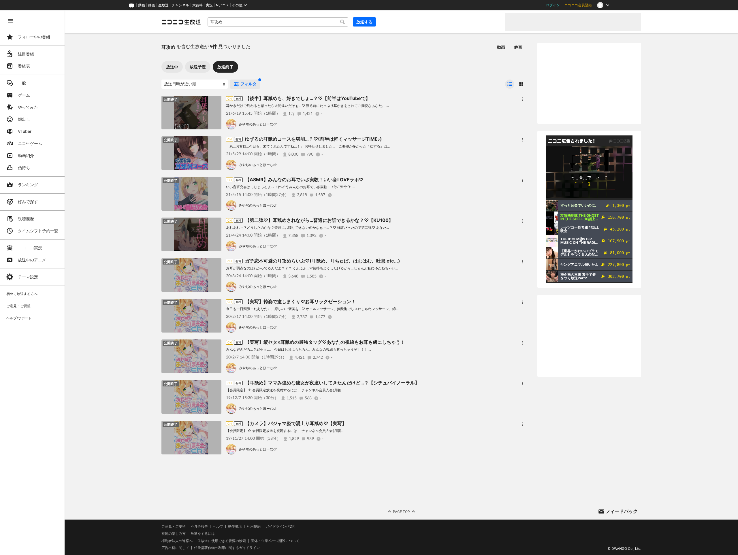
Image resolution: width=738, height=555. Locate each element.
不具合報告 (199, 526)
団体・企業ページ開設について (275, 541)
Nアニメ (222, 5)
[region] (32, 282)
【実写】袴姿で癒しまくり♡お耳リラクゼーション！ (300, 301)
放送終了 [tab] (225, 66)
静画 (151, 5)
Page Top (401, 511)
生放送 (163, 5)
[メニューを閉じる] (10, 21)
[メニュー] (522, 99)
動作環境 (235, 526)
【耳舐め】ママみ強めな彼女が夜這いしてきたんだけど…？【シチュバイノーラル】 (332, 383)
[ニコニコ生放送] (181, 21)
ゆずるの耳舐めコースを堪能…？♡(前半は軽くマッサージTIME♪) (313, 139)
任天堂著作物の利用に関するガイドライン (227, 548)
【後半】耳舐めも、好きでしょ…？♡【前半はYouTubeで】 (307, 98)
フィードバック (621, 511)
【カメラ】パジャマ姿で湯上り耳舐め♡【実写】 (296, 423)
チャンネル (180, 5)
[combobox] (278, 22)
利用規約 (254, 526)
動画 (141, 5)
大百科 (197, 5)
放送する (364, 21)
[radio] (509, 84)
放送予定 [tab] (198, 66)
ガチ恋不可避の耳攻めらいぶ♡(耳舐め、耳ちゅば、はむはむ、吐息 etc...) (322, 261)
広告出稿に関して (175, 547)
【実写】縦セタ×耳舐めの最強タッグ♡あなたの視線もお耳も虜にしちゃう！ (325, 342)
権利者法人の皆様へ (177, 541)
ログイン (553, 5)
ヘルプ (218, 526)
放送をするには (203, 533)
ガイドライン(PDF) (280, 526)
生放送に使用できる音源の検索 (221, 541)
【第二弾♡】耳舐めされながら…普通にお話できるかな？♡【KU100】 (319, 220)
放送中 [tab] (172, 66)
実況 (209, 5)
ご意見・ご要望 (173, 526)
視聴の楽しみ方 (173, 533)
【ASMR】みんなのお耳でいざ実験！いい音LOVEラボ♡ (304, 179)
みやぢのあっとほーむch (258, 124)
